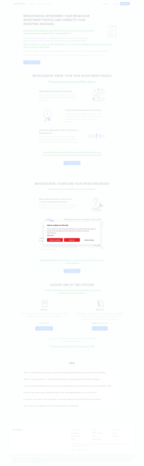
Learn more (50, 235)
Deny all (71, 240)
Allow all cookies (55, 240)
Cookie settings (89, 240)
